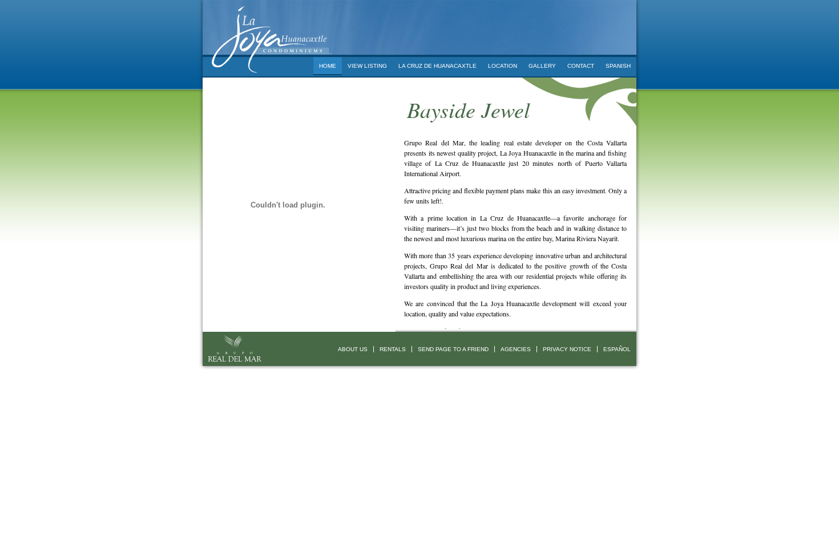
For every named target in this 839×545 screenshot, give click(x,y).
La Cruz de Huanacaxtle (437, 66)
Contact (580, 66)
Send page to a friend (453, 349)
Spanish (618, 66)
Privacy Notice (567, 349)
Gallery (542, 66)
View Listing (367, 66)
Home (327, 66)
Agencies (516, 349)
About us (353, 349)
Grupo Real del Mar (234, 349)
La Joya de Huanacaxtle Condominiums (270, 28)
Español (617, 349)
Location (502, 66)
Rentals (393, 349)
